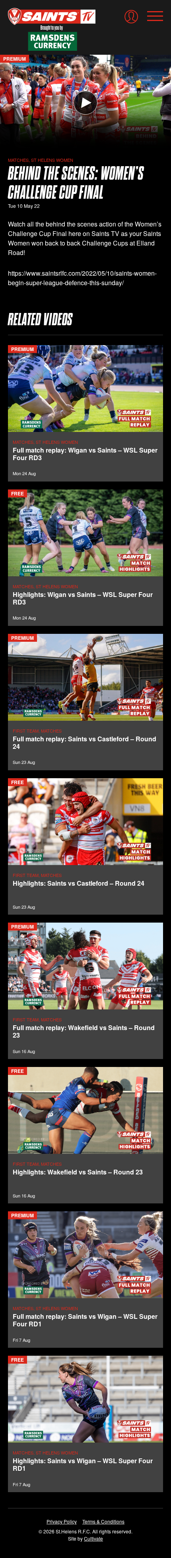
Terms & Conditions (103, 1521)
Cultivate (93, 1538)
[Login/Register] (131, 17)
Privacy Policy (62, 1521)
